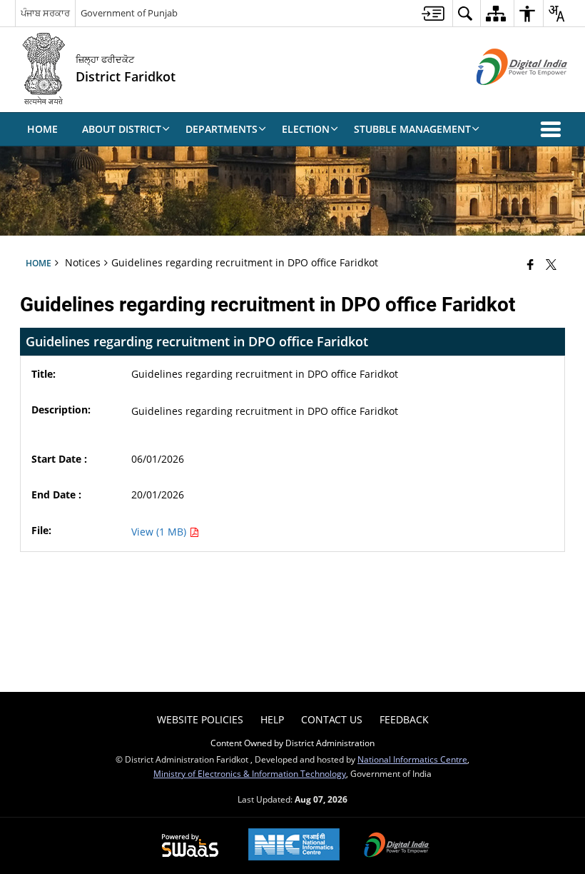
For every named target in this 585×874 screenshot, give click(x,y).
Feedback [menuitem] (404, 719)
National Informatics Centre (412, 759)
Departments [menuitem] (221, 129)
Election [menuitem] (306, 129)
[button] (553, 129)
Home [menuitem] (42, 129)
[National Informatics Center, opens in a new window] (294, 846)
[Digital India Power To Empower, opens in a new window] (396, 846)
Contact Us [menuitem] (331, 719)
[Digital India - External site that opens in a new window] (504, 97)
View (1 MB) (160, 531)
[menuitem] (433, 13)
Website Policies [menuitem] (200, 719)
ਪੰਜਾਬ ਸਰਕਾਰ (45, 12)
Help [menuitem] (272, 719)
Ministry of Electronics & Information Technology (249, 773)
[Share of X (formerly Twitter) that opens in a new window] (551, 264)
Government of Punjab (129, 12)
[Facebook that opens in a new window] (530, 264)
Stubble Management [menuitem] (412, 129)
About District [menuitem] (121, 129)
